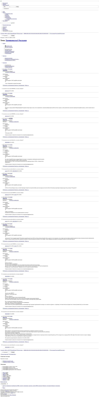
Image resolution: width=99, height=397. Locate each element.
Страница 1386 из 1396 (5, 33)
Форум (4, 12)
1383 (35, 33)
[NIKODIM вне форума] (10, 72)
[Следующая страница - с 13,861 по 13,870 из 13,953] (52, 33)
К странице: (5, 35)
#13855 (11, 173)
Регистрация (5, 3)
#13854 (11, 144)
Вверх (27, 85)
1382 (33, 33)
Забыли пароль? (6, 5)
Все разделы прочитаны (12, 18)
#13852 (11, 93)
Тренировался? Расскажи (16, 40)
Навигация (7, 19)
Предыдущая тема (4, 354)
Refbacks (4, 379)
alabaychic (7, 90)
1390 (47, 33)
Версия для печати (8, 58)
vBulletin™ (7, 390)
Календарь (7, 15)
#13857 (11, 223)
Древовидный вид (8, 67)
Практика (5, 28)
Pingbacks (4, 378)
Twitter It (12, 362)
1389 (46, 33)
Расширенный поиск (7, 24)
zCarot (5, 393)
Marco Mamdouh (13, 394)
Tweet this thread (8, 53)
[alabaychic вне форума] (14, 121)
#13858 (11, 248)
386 (24, 33)
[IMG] (4, 374)
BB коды (4, 372)
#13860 (11, 316)
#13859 (11, 278)
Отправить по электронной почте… (12, 59)
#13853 (11, 118)
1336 (29, 33)
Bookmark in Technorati (9, 52)
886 (25, 33)
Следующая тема (12, 354)
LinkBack (4, 43)
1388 (44, 33)
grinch (15, 194)
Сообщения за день (9, 13)
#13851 (11, 69)
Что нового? (5, 20)
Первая (14, 33)
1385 (38, 33)
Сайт (4, 11)
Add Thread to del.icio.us (9, 51)
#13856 (11, 197)
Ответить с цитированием (19, 85)
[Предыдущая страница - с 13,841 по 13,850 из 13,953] (19, 33)
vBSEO (12, 392)
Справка (6, 14)
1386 (40, 33)
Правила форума (3, 381)
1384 (36, 33)
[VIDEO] (4, 375)
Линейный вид (8, 65)
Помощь (4, 4)
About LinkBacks (9, 47)
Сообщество (7, 16)
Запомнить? (6, 8)
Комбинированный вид (9, 66)
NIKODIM (7, 142)
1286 (27, 33)
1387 (42, 33)
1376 (31, 33)
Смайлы (4, 373)
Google (11, 361)
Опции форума (8, 17)
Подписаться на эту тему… (10, 60)
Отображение (5, 62)
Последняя (57, 33)
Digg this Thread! (8, 50)
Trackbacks (5, 377)
